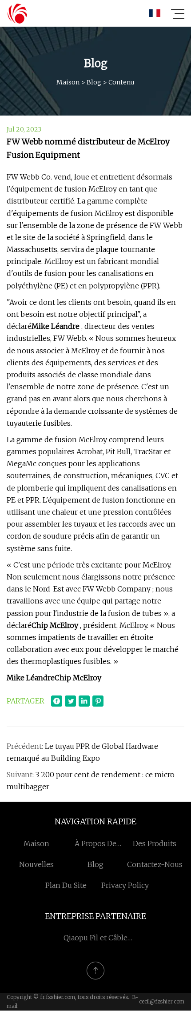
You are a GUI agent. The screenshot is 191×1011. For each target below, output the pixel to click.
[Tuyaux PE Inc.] (17, 13)
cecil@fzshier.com (161, 1001)
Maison (68, 82)
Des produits (154, 843)
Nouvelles (36, 864)
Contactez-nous (155, 864)
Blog (94, 82)
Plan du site (66, 885)
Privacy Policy (125, 885)
